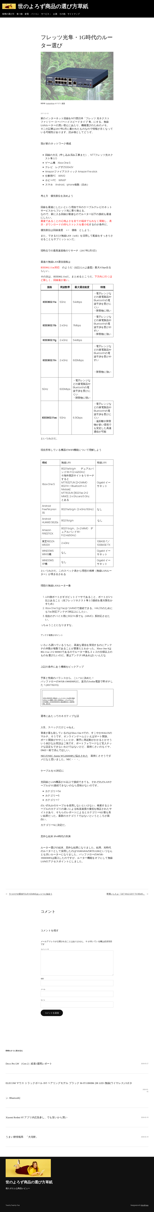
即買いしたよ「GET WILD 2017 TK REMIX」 (126, 894)
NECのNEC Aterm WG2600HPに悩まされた (64, 755)
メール (43, 989)
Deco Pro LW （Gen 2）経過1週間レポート (29, 1063)
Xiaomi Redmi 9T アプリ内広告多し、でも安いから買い (36, 1117)
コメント (45, 949)
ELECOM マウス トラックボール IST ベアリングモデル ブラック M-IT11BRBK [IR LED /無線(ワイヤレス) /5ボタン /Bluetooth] (69, 1090)
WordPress (144, 1205)
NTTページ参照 (83, 267)
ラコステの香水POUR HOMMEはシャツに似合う (30, 894)
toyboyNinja (50, 103)
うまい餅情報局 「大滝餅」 (22, 1136)
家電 (63, 103)
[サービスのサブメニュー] (50, 14)
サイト (43, 1000)
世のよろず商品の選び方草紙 (53, 6)
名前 (42, 978)
